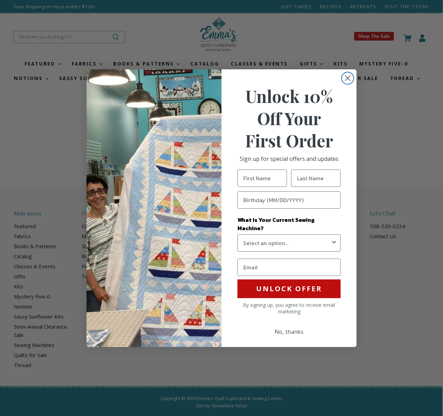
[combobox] (287, 243)
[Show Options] (334, 243)
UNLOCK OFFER (289, 288)
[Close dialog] (348, 78)
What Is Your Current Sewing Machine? (276, 224)
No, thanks (289, 332)
